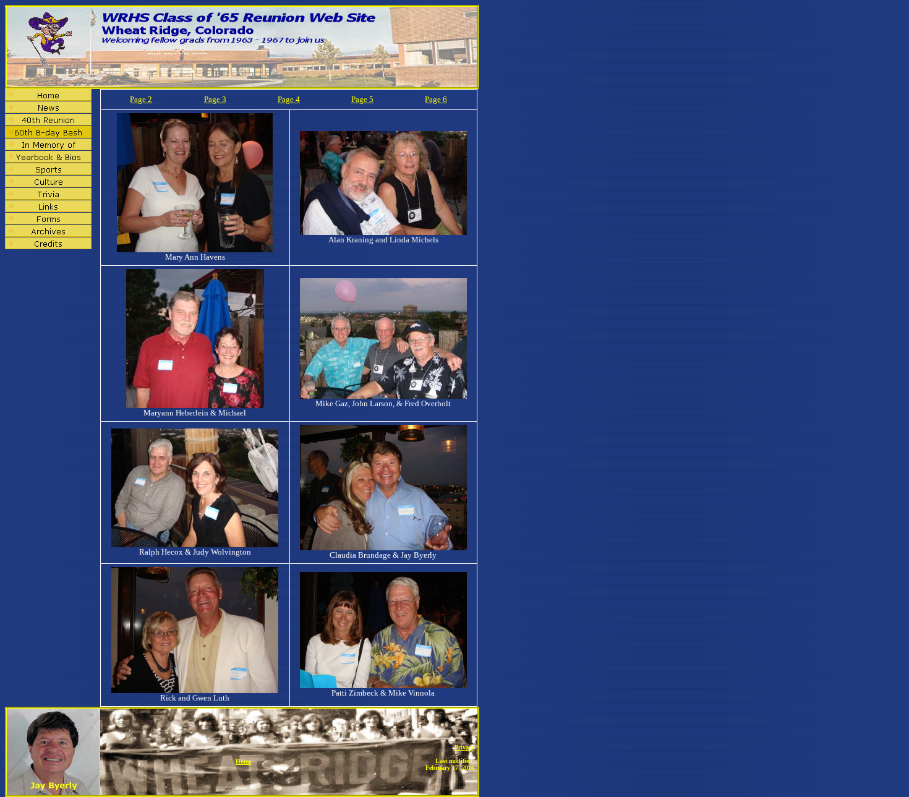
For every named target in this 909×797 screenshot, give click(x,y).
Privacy (464, 747)
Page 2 (141, 99)
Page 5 (362, 99)
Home (243, 761)
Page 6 (436, 99)
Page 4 (289, 99)
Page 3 (215, 99)
